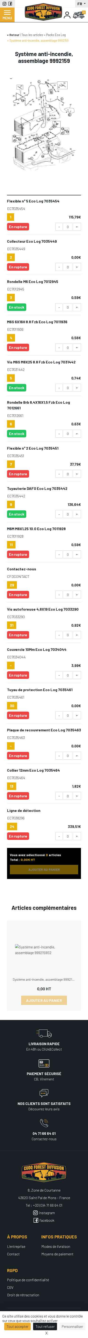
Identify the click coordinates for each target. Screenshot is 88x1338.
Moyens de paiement (57, 1254)
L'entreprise (16, 1246)
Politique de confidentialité (28, 1280)
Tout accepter (17, 1326)
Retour (14, 35)
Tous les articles (32, 35)
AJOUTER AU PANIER (44, 869)
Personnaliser (72, 1326)
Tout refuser (45, 1326)
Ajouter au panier (44, 1000)
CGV (10, 1287)
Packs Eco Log (56, 35)
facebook (46, 1220)
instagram (47, 1212)
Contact (13, 1254)
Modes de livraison (55, 1246)
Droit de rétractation (23, 1295)
